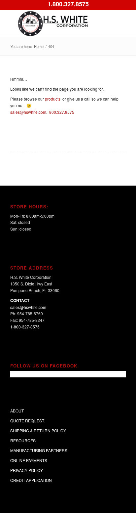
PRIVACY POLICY (26, 470)
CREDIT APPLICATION (31, 480)
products (53, 99)
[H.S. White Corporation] (56, 23)
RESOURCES (23, 440)
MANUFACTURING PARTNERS (38, 450)
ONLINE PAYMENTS (28, 460)
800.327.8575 (62, 112)
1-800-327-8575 (25, 326)
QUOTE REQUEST (27, 420)
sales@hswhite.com (28, 112)
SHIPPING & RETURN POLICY (38, 430)
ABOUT (17, 410)
